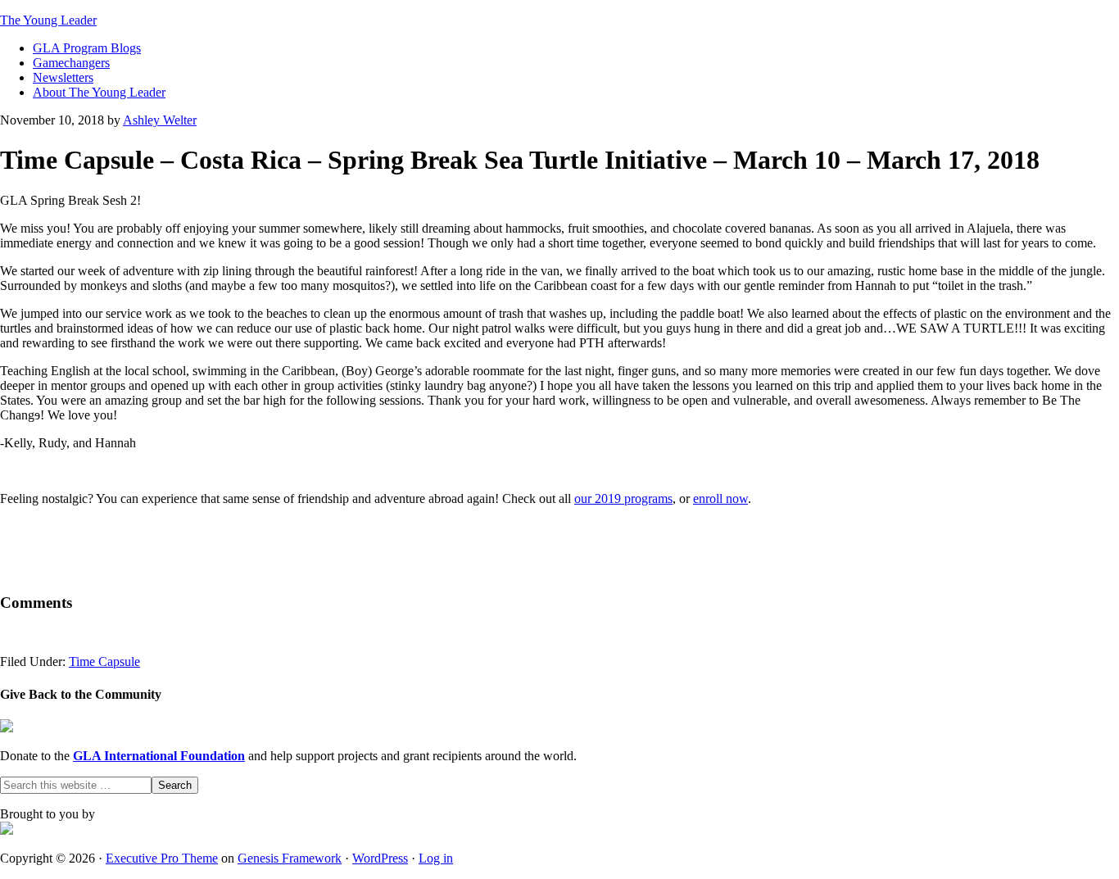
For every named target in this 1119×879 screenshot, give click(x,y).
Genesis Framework (290, 858)
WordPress (380, 858)
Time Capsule (104, 661)
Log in (436, 858)
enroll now (720, 498)
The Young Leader (48, 20)
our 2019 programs (623, 498)
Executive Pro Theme (162, 858)
